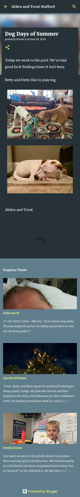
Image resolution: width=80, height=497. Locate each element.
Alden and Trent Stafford (33, 7)
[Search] (74, 6)
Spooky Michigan (14, 378)
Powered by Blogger (42, 491)
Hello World (11, 313)
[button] (7, 47)
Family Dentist (12, 447)
